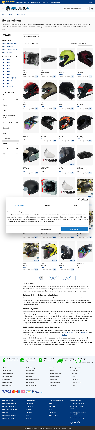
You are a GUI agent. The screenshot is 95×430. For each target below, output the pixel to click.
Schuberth (75, 379)
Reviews (51, 403)
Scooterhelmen (8, 373)
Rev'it (73, 376)
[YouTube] (75, 422)
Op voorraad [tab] (7, 100)
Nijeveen (29, 412)
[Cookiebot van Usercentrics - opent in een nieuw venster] (80, 199)
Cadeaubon (52, 412)
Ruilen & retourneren (9, 406)
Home (3, 14)
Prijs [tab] (4, 110)
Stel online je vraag (78, 418)
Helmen (5, 368)
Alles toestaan (74, 229)
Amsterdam (29, 403)
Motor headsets (54, 376)
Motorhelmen (7, 370)
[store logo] (17, 8)
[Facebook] (78, 422)
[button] (91, 2)
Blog (50, 409)
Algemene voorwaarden (30, 428)
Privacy (42, 428)
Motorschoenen (31, 385)
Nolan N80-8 (7, 72)
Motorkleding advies (9, 415)
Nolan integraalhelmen (10, 43)
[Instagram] (71, 422)
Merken (11, 14)
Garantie (6, 412)
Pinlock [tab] (5, 143)
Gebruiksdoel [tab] (7, 123)
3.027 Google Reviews (10, 3)
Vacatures (52, 406)
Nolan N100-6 (71, 332)
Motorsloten (52, 385)
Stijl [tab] (4, 154)
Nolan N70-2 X (8, 69)
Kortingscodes (53, 415)
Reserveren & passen (10, 403)
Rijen (27, 415)
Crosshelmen (7, 385)
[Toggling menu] (3, 8)
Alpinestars (75, 370)
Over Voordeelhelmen (56, 400)
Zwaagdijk (29, 418)
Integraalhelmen (8, 382)
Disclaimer (49, 428)
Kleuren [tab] (5, 105)
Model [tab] (5, 133)
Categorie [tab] (6, 128)
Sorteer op (73, 44)
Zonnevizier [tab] (7, 138)
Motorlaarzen (30, 382)
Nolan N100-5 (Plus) (9, 78)
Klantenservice (8, 400)
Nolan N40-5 (7, 66)
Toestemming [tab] (19, 205)
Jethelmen (6, 379)
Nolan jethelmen (8, 46)
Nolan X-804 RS (8, 87)
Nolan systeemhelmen (10, 49)
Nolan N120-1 (84, 332)
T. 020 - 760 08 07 (78, 403)
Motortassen (53, 379)
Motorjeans (29, 376)
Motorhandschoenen (32, 379)
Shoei (73, 385)
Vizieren (51, 370)
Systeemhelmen (8, 376)
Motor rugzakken (54, 382)
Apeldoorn (29, 406)
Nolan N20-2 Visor (9, 63)
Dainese (74, 373)
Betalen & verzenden (10, 409)
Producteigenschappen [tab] (9, 116)
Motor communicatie (55, 373)
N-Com (64, 335)
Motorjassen (30, 370)
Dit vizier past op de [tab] (29, 36)
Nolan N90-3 (7, 75)
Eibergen (29, 409)
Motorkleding (30, 368)
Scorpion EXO (76, 382)
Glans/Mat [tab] (6, 149)
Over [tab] (75, 205)
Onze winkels (30, 400)
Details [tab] (47, 205)
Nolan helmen (21, 14)
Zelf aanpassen (46, 229)
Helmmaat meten (8, 418)
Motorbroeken (30, 373)
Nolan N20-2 (7, 60)
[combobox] (76, 8)
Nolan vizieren (7, 52)
